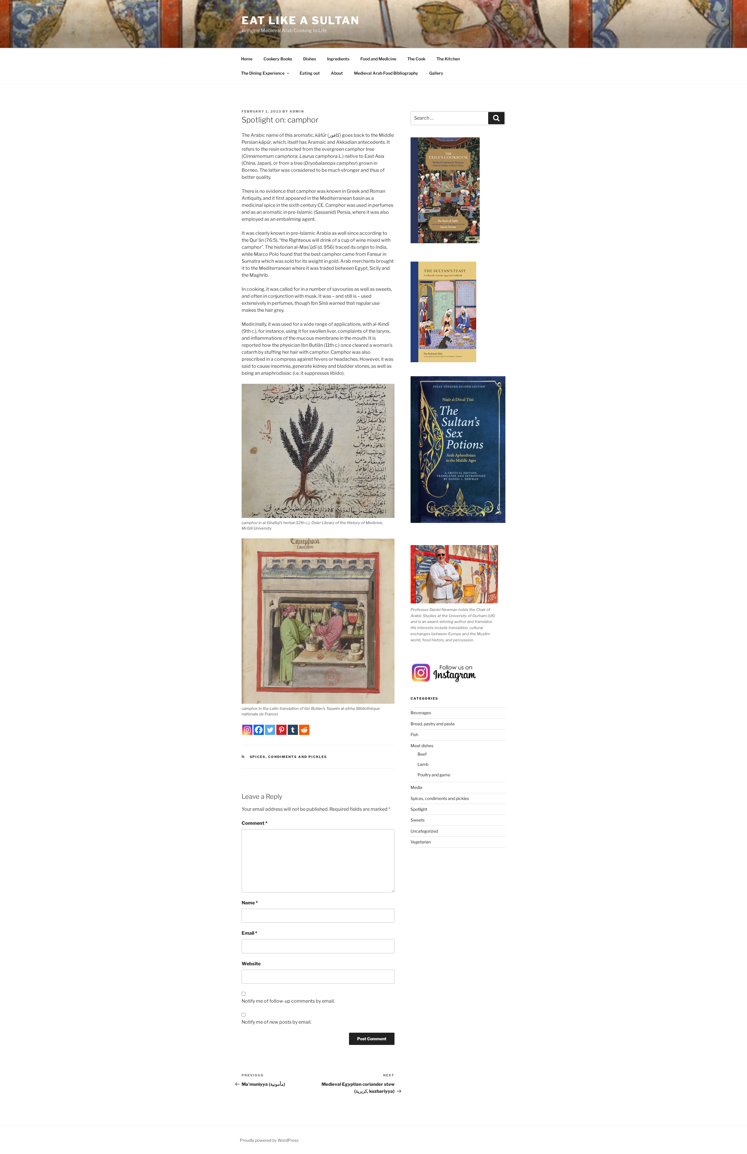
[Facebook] (259, 730)
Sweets (418, 819)
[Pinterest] (281, 730)
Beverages (421, 712)
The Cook (416, 58)
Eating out (310, 73)
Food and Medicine (378, 58)
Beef (422, 754)
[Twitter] (270, 730)
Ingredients (338, 58)
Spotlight (419, 809)
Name (250, 903)
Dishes (309, 58)
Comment (255, 823)
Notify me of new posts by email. (276, 1022)
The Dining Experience (263, 73)
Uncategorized (424, 831)
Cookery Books (277, 58)
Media (416, 787)
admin (296, 111)
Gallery (436, 73)
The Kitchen (448, 58)
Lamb (423, 764)
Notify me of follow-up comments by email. (288, 1001)
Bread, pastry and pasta (433, 723)
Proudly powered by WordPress (269, 1140)
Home (246, 58)
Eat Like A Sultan (300, 20)
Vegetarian (421, 841)
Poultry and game (434, 774)
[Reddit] (304, 730)
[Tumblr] (293, 730)
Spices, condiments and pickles (288, 757)
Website (251, 963)
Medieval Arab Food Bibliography (386, 73)
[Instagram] (247, 730)
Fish (414, 734)
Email (249, 933)
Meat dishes (422, 745)
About (337, 73)
